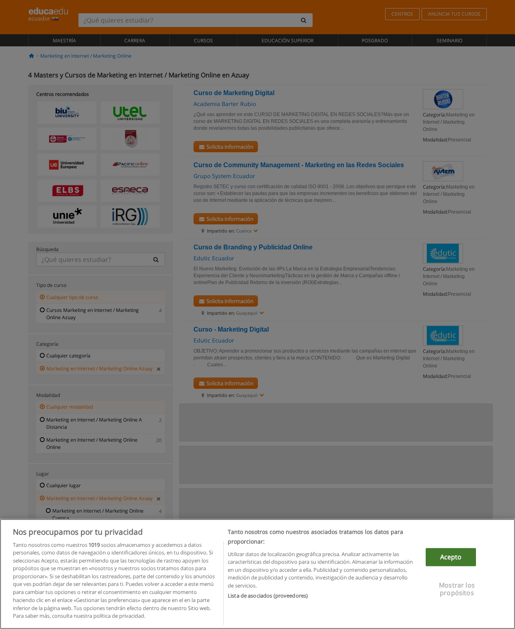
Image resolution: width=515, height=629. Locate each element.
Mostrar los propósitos (457, 589)
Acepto (451, 557)
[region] (257, 574)
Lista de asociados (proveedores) (268, 595)
